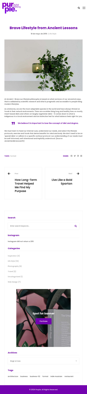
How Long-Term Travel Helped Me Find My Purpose (26, 182)
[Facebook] (71, 156)
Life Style (52, 34)
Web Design (14, 282)
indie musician (56, 376)
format (13, 156)
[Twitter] (74, 156)
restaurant (68, 376)
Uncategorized (15, 276)
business (24, 376)
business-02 (35, 376)
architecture (13, 376)
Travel (12, 271)
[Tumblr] (81, 156)
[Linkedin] (78, 156)
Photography (15, 266)
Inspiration (14, 256)
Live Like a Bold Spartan (62, 178)
